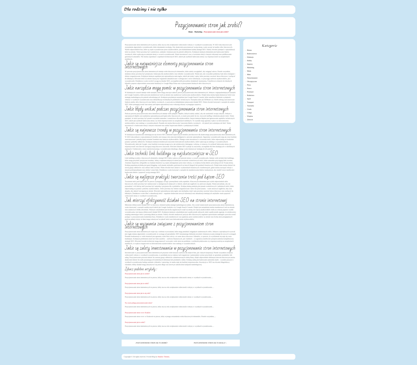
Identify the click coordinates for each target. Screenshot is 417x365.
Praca (249, 85)
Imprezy (250, 64)
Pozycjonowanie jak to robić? (135, 322)
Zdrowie (250, 120)
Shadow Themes (163, 357)
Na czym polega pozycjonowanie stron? (138, 303)
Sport (249, 99)
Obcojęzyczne (252, 81)
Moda (249, 71)
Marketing (250, 67)
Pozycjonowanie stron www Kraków (138, 313)
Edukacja (250, 57)
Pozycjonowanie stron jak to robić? (137, 283)
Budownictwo (252, 54)
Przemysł (250, 92)
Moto (249, 74)
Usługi (249, 113)
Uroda (249, 109)
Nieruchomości (252, 78)
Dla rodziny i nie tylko (145, 9)
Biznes (249, 50)
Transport (250, 102)
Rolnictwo (250, 95)
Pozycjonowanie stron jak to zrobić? (137, 274)
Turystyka (250, 106)
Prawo (249, 88)
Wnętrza (250, 116)
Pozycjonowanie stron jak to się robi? (138, 293)
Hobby (249, 61)
